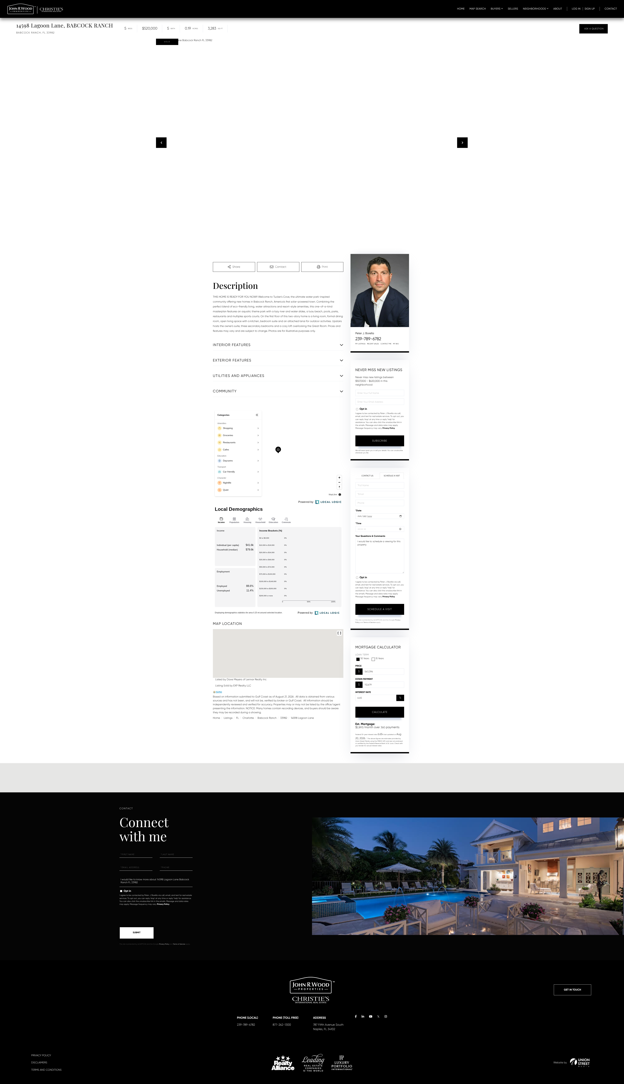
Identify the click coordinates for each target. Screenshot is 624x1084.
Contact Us (367, 476)
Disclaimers (39, 1062)
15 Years (380, 658)
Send (136, 933)
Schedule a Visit (392, 476)
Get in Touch (572, 989)
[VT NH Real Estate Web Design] (580, 1062)
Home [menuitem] (461, 8)
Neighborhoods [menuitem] (534, 8)
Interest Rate (363, 692)
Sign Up (590, 8)
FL (237, 717)
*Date (358, 510)
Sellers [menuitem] (513, 8)
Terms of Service (370, 622)
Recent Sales (373, 344)
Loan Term (362, 654)
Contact (611, 8)
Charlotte (248, 717)
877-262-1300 (282, 1024)
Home (216, 717)
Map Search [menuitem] (477, 8)
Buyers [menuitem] (495, 8)
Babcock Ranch (267, 717)
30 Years (364, 658)
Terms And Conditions (46, 1069)
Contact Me (386, 344)
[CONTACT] (593, 28)
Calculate (380, 712)
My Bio (396, 344)
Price (358, 666)
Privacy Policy (389, 428)
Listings (228, 717)
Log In (576, 8)
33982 (283, 717)
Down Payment (364, 679)
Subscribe (379, 440)
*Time (358, 523)
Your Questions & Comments (370, 536)
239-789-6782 (368, 338)
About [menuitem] (557, 8)
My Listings (360, 344)
